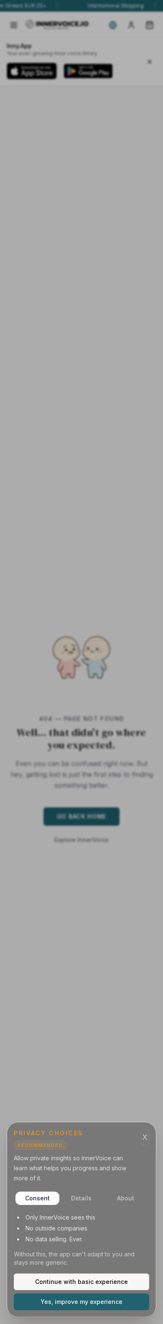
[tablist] (81, 1198)
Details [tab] (81, 1198)
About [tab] (125, 1198)
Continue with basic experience (81, 1281)
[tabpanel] (81, 1240)
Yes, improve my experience (81, 1301)
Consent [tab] (37, 1198)
